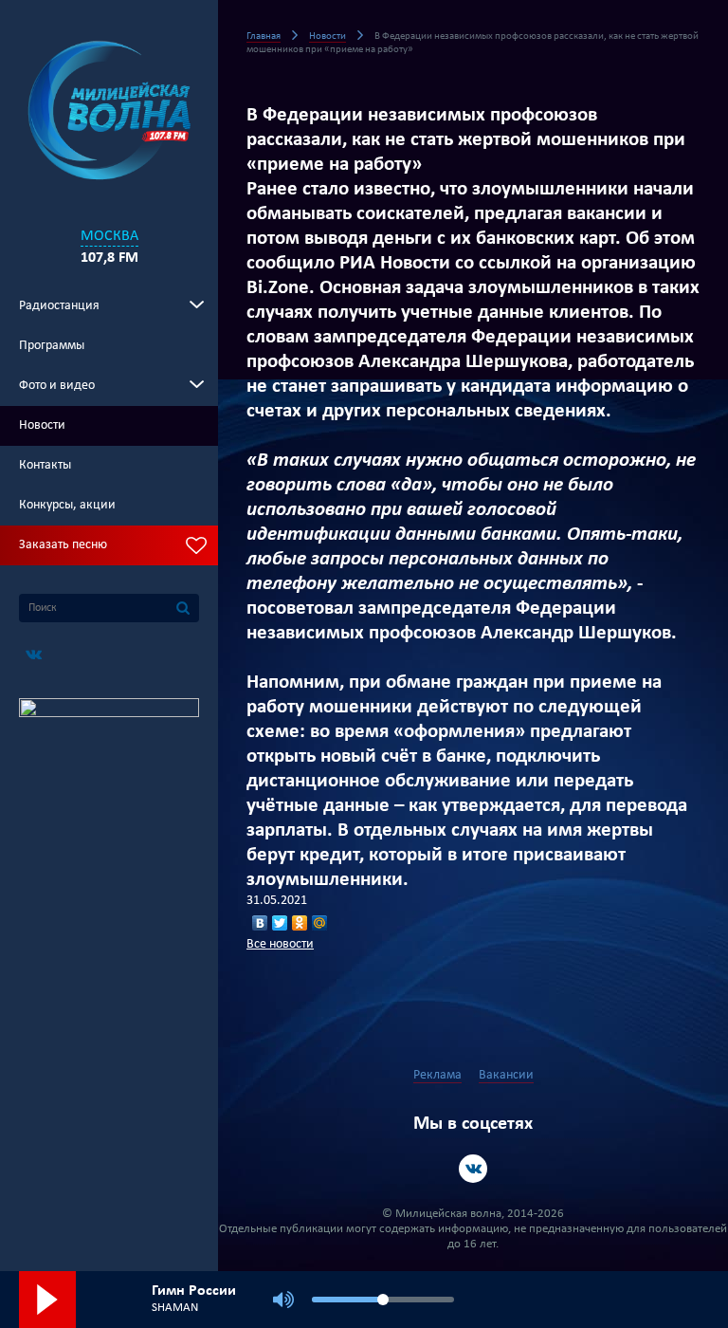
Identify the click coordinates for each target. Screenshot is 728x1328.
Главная (263, 36)
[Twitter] (280, 923)
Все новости (280, 944)
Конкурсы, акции (67, 505)
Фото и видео (57, 385)
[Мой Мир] (320, 923)
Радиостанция (59, 306)
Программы (51, 346)
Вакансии (506, 1075)
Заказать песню (63, 545)
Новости (42, 425)
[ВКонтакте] (260, 923)
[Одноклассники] (300, 923)
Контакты (45, 465)
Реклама (437, 1075)
